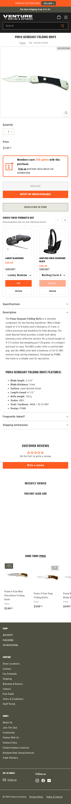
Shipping (7, 678)
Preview (18, 291)
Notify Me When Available (35, 194)
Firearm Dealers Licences (16, 747)
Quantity (8, 124)
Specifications (11, 304)
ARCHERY (8, 635)
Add (18, 283)
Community (9, 732)
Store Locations (11, 663)
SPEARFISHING (10, 645)
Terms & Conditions (13, 699)
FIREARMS (8, 640)
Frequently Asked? (14, 416)
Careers (7, 689)
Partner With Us (11, 737)
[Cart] (59, 17)
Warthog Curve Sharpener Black (52, 260)
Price (6, 141)
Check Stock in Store (35, 207)
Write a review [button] (35, 465)
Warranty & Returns (13, 684)
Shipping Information (15, 425)
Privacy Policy (36, 797)
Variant (10, 269)
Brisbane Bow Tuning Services (18, 753)
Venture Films (10, 742)
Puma (23, 42)
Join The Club (10, 727)
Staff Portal (9, 704)
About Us (8, 722)
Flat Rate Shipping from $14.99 (35, 9)
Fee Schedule (10, 674)
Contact (7, 669)
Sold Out (52, 283)
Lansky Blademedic (14, 258)
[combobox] (35, 25)
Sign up (22, 169)
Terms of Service (54, 797)
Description (9, 312)
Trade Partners (10, 757)
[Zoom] (66, 113)
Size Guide (8, 694)
